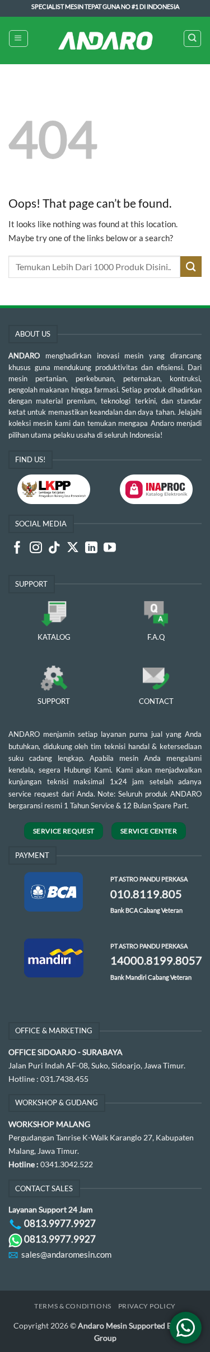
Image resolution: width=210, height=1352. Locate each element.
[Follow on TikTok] (54, 548)
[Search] (192, 38)
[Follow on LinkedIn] (91, 548)
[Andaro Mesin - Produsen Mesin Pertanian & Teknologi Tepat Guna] (105, 40)
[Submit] (191, 266)
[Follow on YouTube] (110, 548)
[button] (18, 38)
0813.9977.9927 (60, 1223)
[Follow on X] (73, 548)
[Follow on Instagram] (36, 548)
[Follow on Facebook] (17, 548)
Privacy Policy (147, 1306)
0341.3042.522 (66, 1164)
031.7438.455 (64, 1078)
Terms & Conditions (72, 1306)
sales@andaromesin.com (66, 1254)
